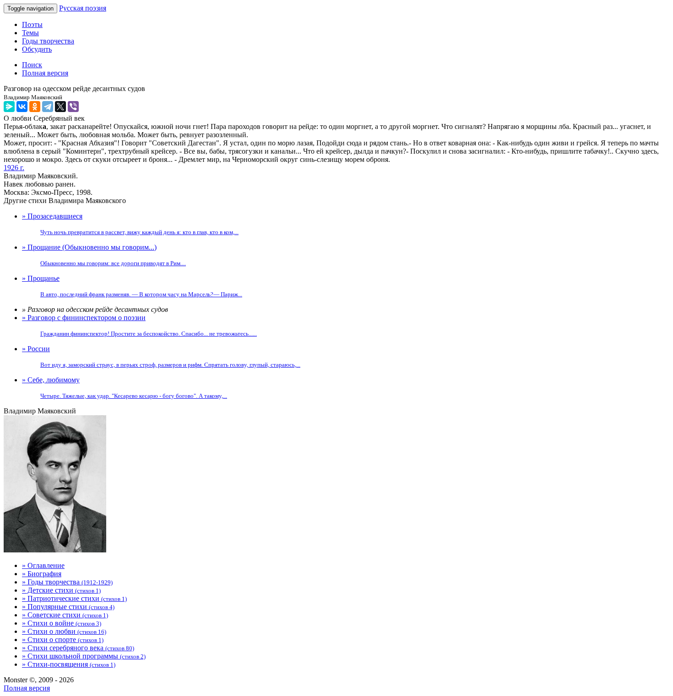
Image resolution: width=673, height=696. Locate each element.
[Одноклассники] (34, 106)
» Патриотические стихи (74, 598)
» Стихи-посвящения (68, 664)
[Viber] (73, 106)
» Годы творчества (67, 582)
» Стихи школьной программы (84, 656)
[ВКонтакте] (21, 106)
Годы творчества (48, 41)
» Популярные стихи (68, 606)
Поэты (32, 24)
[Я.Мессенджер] (9, 106)
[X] (60, 106)
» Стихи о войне (61, 623)
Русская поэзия (82, 8)
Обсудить (37, 49)
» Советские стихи (65, 615)
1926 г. (14, 167)
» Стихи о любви (64, 631)
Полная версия (27, 688)
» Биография (41, 574)
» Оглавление (43, 565)
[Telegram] (47, 106)
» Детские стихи (61, 590)
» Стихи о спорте (62, 639)
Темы (30, 33)
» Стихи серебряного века (78, 648)
